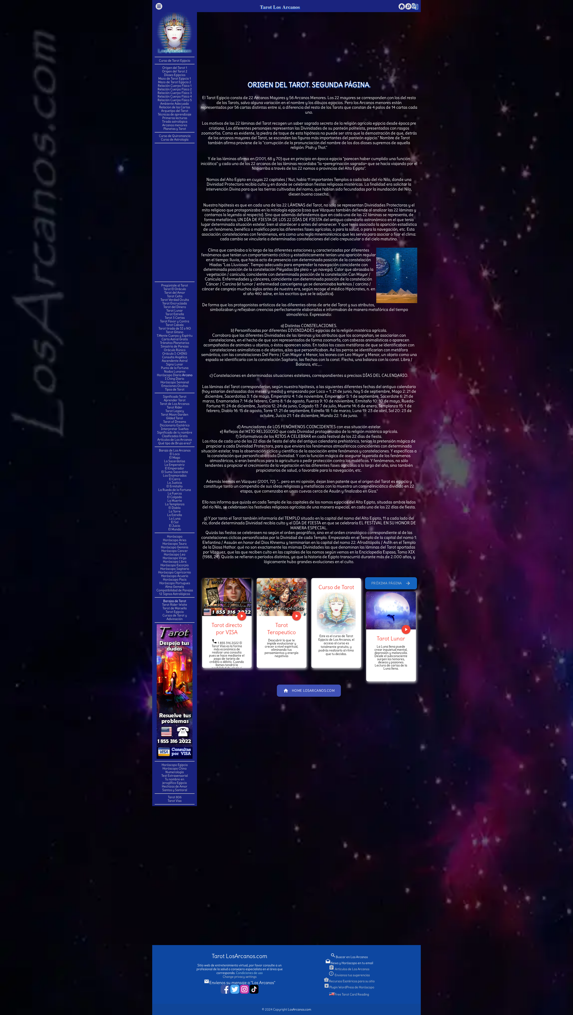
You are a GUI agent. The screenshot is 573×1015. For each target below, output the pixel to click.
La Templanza (174, 504)
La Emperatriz (175, 465)
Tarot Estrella (174, 314)
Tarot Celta (174, 296)
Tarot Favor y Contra (174, 321)
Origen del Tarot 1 (174, 68)
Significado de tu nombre (174, 432)
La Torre (175, 511)
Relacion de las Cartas (174, 107)
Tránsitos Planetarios (174, 343)
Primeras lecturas (174, 118)
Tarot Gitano (174, 332)
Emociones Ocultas (174, 386)
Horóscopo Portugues (174, 583)
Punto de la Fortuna (174, 368)
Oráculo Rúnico (175, 350)
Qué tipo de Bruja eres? (174, 443)
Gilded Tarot (174, 418)
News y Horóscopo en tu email (349, 963)
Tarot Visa (175, 801)
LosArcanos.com (299, 1009)
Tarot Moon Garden (174, 414)
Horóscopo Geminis (174, 547)
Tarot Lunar (174, 310)
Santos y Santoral (174, 790)
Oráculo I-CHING (174, 353)
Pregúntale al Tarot (174, 285)
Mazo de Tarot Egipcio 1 (174, 78)
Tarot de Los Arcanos (174, 404)
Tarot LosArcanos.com (239, 956)
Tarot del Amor (174, 293)
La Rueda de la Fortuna (174, 490)
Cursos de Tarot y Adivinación (174, 617)
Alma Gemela (174, 587)
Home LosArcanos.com (309, 690)
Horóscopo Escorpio (174, 565)
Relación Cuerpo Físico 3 (175, 93)
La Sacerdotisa (174, 461)
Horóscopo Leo (174, 554)
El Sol (174, 522)
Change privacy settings (240, 977)
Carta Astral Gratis (175, 339)
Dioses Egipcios (174, 75)
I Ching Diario (174, 379)
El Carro (174, 479)
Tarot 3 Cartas (175, 318)
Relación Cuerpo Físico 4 (175, 96)
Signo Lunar (174, 364)
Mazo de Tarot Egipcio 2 (174, 82)
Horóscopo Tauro (174, 544)
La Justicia (174, 483)
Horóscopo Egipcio (175, 765)
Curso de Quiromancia (174, 136)
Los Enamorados (174, 475)
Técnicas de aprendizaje (174, 114)
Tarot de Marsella (174, 608)
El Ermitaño (175, 486)
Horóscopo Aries (174, 540)
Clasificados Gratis (175, 436)
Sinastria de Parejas (174, 346)
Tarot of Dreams (174, 422)
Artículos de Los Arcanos (174, 440)
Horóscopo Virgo (174, 558)
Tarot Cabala (175, 325)
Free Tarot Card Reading (352, 994)
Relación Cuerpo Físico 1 (175, 86)
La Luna (174, 518)
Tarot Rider (174, 407)
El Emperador (174, 468)
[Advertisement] (174, 212)
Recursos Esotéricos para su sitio (349, 981)
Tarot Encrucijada (174, 303)
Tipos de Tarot (174, 389)
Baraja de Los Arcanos (174, 450)
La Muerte (174, 501)
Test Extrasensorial (174, 776)
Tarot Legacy (174, 411)
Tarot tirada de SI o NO (174, 328)
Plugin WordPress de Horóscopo (349, 987)
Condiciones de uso (249, 973)
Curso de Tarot (336, 587)
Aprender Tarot (175, 400)
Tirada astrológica (174, 121)
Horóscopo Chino (174, 768)
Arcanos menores (174, 125)
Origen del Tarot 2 (174, 71)
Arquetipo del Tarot (174, 111)
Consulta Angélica (174, 357)
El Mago (174, 457)
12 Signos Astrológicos (174, 594)
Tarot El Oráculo (174, 289)
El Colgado (174, 497)
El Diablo (175, 508)
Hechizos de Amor (174, 786)
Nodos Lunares (174, 371)
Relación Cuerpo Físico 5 (175, 100)
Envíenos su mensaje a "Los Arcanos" (239, 982)
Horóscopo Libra (174, 562)
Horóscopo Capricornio (174, 572)
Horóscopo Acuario (174, 576)
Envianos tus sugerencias (349, 975)
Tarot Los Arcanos (280, 7)
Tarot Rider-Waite (174, 605)
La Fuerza (175, 493)
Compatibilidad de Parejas (174, 590)
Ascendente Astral (175, 361)
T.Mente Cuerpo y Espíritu (174, 336)
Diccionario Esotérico (175, 425)
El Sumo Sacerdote (174, 472)
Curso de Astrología (174, 139)
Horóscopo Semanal (174, 382)
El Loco (175, 454)
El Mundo (174, 529)
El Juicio (174, 526)
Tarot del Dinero (174, 307)
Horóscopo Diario (169, 375)
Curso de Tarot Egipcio (174, 61)
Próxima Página (391, 583)
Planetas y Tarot (174, 129)
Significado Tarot (174, 397)
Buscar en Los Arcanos (349, 957)
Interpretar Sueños (174, 429)
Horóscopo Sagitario (174, 569)
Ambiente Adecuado (174, 104)
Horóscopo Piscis (174, 579)
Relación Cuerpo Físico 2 (175, 89)
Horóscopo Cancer (174, 551)
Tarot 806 (175, 797)
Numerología (174, 772)
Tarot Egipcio (175, 612)
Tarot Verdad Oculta (174, 300)
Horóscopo (174, 536)
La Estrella (174, 515)
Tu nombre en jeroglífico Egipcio (174, 781)
